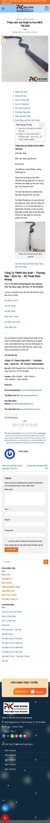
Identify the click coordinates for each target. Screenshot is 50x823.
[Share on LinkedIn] (35, 425)
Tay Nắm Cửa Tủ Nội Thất (12, 652)
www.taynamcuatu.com (28, 395)
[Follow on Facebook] (4, 736)
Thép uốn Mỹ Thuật (22, 116)
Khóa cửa (5, 625)
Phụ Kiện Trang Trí (10, 599)
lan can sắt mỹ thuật (21, 440)
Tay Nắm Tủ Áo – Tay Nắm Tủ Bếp (15, 656)
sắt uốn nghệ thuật (37, 443)
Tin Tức (5, 661)
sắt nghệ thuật (26, 443)
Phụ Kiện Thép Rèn (22, 112)
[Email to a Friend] (27, 425)
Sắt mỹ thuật (16, 443)
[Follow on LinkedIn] (21, 736)
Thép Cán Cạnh (21, 92)
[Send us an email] (8, 736)
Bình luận (9, 489)
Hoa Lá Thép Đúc (22, 104)
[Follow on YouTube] (25, 736)
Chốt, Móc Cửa (10, 327)
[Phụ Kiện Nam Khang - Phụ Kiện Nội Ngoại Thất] (25, 8)
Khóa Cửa (6, 575)
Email (7, 520)
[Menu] (3, 8)
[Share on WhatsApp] (14, 425)
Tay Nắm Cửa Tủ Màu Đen (12, 647)
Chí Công (34, 32)
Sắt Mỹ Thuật (10, 311)
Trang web (9, 530)
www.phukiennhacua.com (30, 409)
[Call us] (12, 736)
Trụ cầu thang (10, 306)
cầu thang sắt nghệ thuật (29, 435)
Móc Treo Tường (11, 316)
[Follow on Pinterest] (16, 736)
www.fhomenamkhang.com (31, 390)
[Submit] (46, 562)
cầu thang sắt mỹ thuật (13, 435)
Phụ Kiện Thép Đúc (22, 108)
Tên (7, 509)
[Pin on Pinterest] (31, 425)
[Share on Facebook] (19, 425)
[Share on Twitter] (23, 425)
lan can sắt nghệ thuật (35, 440)
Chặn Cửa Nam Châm (11, 587)
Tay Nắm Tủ (7, 579)
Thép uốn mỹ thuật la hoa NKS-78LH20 (30, 129)
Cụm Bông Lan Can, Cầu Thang (27, 120)
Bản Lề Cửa (7, 583)
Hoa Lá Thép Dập (22, 100)
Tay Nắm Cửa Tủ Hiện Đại (12, 643)
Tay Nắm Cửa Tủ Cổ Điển (12, 638)
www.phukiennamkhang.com (21, 404)
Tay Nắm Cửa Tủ (11, 300)
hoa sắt (36, 438)
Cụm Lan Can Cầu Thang (25, 19)
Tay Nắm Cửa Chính (12, 322)
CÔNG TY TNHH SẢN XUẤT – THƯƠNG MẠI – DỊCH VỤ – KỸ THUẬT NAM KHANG (30, 137)
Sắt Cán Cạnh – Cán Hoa (11, 630)
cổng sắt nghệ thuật (15, 438)
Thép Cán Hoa (20, 96)
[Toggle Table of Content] (40, 125)
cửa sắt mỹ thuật (27, 438)
